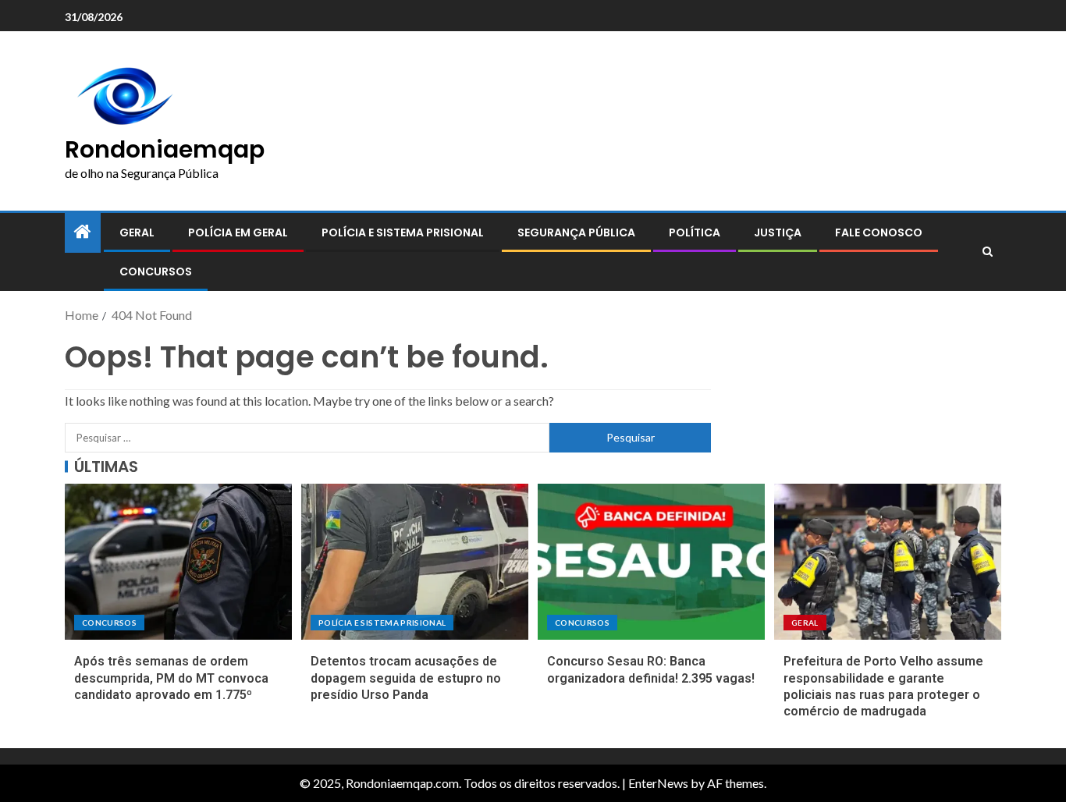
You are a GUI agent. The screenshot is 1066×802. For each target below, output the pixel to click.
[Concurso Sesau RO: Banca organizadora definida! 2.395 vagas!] (651, 562)
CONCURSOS (155, 271)
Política (694, 232)
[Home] (82, 232)
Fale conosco (878, 232)
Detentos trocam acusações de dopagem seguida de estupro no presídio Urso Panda (406, 678)
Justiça (777, 232)
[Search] (987, 252)
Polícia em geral (238, 232)
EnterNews (658, 782)
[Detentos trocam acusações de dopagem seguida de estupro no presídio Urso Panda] (414, 562)
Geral (137, 232)
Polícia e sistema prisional (403, 232)
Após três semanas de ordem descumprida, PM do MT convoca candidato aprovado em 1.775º (171, 678)
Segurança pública (576, 232)
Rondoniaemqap (165, 149)
